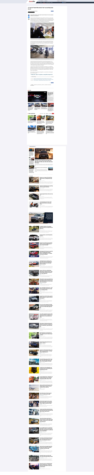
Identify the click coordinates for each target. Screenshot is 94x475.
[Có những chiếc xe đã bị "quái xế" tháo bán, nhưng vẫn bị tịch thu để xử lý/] (42, 51)
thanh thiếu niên (35, 84)
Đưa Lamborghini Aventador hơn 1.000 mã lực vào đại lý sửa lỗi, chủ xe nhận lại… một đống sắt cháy (46, 288)
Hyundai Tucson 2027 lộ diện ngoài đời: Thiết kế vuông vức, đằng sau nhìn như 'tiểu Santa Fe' (46, 297)
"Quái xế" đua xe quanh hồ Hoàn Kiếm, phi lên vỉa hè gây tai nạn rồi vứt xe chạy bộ (42, 78)
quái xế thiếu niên (32, 85)
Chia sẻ (52, 82)
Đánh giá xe (41, 2)
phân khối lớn (49, 84)
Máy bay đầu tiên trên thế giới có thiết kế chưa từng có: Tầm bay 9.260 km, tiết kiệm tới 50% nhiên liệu (46, 386)
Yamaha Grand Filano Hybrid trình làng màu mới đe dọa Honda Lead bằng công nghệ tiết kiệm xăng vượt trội (46, 410)
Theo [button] (42, 76)
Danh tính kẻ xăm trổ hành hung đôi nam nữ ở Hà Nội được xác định (45, 394)
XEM (52, 113)
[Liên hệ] (29, 19)
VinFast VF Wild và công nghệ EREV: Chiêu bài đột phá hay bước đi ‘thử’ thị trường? (37, 108)
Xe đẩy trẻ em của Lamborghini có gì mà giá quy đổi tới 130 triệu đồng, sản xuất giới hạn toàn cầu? (46, 368)
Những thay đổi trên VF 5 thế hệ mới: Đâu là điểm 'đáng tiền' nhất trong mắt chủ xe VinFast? (31, 109)
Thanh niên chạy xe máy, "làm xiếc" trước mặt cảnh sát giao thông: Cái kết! (46, 456)
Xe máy (51, 2)
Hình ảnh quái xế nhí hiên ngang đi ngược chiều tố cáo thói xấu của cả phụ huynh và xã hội (43, 79)
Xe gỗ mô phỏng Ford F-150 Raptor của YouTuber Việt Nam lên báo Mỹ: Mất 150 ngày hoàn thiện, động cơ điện (41, 122)
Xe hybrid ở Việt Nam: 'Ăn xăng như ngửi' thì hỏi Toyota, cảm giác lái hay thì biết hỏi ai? (46, 227)
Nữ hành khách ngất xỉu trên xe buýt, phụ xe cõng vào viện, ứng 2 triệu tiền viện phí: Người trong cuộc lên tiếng (46, 402)
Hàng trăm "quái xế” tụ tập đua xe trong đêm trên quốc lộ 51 (42, 74)
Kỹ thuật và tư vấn (48, 2)
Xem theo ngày (41, 113)
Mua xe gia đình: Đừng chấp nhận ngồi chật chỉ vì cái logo (50, 93)
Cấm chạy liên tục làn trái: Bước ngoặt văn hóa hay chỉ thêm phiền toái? (44, 108)
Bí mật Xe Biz (64, 2)
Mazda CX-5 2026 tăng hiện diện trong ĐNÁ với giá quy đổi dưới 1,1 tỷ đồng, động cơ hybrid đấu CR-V (46, 351)
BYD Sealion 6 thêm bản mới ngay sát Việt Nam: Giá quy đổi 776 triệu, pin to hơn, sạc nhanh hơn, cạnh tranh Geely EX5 (46, 325)
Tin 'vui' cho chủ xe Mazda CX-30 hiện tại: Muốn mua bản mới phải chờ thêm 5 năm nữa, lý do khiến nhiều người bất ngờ (46, 306)
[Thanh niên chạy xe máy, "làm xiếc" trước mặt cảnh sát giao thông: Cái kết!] (34, 458)
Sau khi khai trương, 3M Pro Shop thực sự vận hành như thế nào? (31, 132)
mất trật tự (43, 84)
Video (30, 90)
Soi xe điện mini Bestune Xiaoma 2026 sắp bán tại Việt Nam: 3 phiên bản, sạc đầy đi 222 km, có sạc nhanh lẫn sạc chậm (46, 315)
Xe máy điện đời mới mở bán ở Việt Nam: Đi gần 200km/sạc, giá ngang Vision (45, 203)
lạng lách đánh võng (39, 84)
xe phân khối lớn (46, 84)
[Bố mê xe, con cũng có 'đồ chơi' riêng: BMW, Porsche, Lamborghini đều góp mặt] (34, 180)
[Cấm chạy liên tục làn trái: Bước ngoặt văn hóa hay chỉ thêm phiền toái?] (44, 105)
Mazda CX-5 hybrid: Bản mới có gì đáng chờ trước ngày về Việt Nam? (46, 186)
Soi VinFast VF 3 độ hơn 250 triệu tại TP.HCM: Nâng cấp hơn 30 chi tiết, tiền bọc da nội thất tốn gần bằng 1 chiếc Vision (31, 154)
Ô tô (38, 2)
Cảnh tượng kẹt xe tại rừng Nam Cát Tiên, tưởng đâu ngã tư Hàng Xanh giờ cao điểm (32, 122)
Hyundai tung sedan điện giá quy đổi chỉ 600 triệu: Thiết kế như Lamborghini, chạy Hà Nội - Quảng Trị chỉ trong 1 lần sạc (31, 171)
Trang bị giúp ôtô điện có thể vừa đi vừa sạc (46, 194)
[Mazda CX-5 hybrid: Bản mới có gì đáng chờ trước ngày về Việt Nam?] (34, 188)
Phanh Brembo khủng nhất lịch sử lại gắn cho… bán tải (46, 342)
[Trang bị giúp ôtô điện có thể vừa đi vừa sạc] (34, 196)
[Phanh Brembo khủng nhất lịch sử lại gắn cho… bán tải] (34, 344)
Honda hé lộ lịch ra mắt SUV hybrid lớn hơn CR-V (46, 235)
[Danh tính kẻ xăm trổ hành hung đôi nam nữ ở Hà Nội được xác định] (34, 396)
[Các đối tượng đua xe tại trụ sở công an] (42, 30)
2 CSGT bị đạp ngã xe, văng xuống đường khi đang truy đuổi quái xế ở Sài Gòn (42, 80)
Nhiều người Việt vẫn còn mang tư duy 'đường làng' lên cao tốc (41, 168)
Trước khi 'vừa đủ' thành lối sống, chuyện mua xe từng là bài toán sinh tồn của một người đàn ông (50, 132)
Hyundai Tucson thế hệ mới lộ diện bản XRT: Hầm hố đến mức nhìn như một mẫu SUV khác (44, 161)
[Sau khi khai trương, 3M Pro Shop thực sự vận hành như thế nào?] (32, 128)
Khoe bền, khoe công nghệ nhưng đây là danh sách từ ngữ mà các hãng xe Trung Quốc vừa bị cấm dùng (46, 447)
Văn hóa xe (44, 2)
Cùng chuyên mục (32, 113)
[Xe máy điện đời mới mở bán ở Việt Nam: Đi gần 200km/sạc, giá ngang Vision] (34, 204)
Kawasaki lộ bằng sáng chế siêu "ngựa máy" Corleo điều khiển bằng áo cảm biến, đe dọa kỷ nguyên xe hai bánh (46, 360)
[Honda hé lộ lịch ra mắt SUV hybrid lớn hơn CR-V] (34, 237)
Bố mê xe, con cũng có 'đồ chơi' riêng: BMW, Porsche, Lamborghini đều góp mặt (46, 178)
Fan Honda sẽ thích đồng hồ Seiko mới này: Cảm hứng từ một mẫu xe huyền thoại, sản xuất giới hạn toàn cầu (40, 132)
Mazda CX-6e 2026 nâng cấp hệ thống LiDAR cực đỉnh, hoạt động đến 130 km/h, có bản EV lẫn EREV (46, 243)
